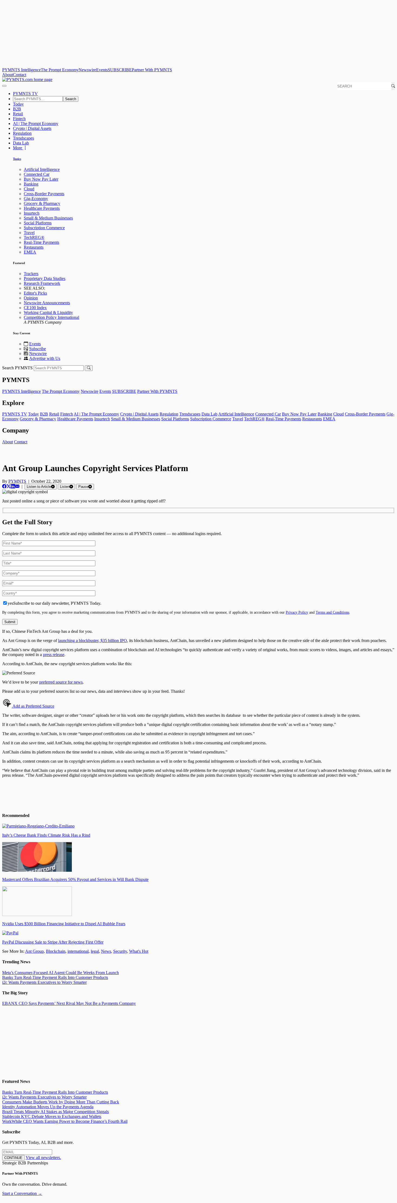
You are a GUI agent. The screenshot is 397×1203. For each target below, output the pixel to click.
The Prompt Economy (60, 69)
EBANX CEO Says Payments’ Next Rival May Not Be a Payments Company (69, 1003)
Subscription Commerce (44, 227)
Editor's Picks (35, 293)
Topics (17, 158)
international (78, 951)
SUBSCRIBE (120, 69)
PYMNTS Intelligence (21, 69)
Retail (18, 113)
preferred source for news (61, 682)
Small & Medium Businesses (48, 218)
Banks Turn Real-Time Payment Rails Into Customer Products (55, 977)
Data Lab (21, 143)
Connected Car (36, 174)
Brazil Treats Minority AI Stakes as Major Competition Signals (55, 1111)
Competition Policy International (51, 317)
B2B (17, 109)
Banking (31, 184)
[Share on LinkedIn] (13, 486)
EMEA (30, 252)
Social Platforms (38, 223)
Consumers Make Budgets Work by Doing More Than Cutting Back (60, 1102)
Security (120, 951)
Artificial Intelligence (42, 169)
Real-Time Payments (41, 242)
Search (70, 99)
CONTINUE (13, 1158)
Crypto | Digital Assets (32, 128)
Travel (29, 232)
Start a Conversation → (22, 1193)
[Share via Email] (17, 486)
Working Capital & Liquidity (48, 312)
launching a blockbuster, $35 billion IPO (92, 640)
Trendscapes (23, 138)
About (7, 74)
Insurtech (31, 213)
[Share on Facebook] (4, 486)
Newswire (87, 69)
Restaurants (33, 247)
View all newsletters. (43, 1157)
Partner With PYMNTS (152, 69)
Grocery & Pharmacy (42, 203)
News (106, 951)
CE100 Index (35, 307)
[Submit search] (89, 368)
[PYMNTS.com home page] (27, 79)
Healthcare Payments (42, 208)
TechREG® (34, 237)
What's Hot (138, 951)
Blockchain (55, 951)
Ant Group (34, 951)
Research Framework (42, 283)
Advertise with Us (44, 358)
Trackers (31, 273)
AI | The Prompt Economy (35, 123)
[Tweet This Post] (8, 486)
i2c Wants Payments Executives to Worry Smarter (44, 982)
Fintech (19, 118)
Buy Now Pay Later (41, 179)
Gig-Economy (36, 198)
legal (95, 951)
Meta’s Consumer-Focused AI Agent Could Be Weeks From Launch (60, 972)
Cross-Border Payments (44, 193)
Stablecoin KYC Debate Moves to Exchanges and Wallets (51, 1116)
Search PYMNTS (17, 368)
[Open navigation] (4, 86)
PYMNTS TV (25, 93)
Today (18, 104)
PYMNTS (17, 481)
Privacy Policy (297, 612)
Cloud (29, 189)
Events (102, 69)
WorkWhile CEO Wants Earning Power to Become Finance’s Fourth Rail (64, 1121)
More (18, 148)
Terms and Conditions (332, 612)
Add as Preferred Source (33, 706)
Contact (19, 74)
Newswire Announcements (47, 302)
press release (53, 654)
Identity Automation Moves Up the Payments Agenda (47, 1106)
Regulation (22, 133)
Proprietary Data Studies (44, 278)
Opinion (31, 298)
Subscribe (37, 348)
